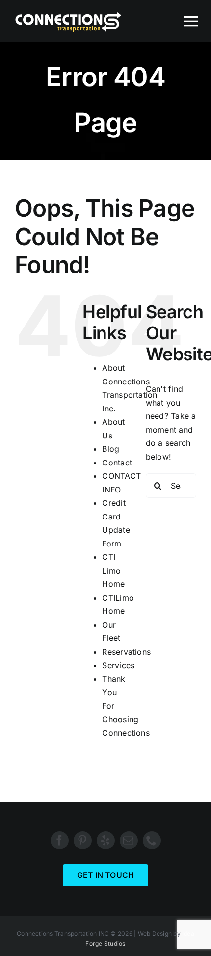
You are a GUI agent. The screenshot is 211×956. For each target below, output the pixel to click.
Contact (117, 462)
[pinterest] (83, 840)
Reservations (126, 651)
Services (118, 665)
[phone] (152, 840)
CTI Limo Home (113, 570)
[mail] (129, 840)
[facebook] (60, 840)
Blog (110, 449)
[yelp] (106, 840)
